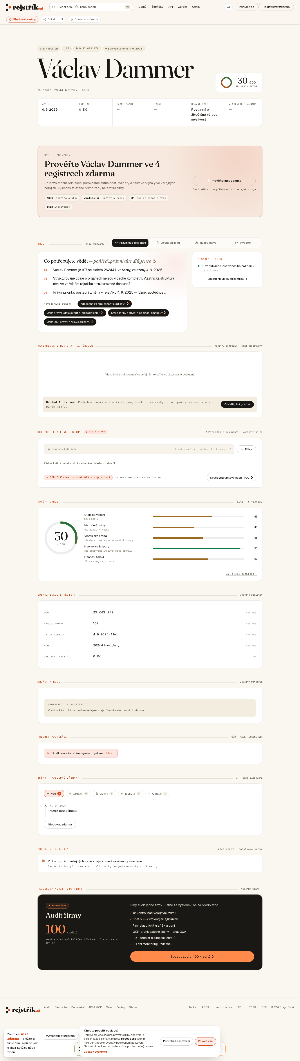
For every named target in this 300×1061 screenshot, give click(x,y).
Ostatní (159, 794)
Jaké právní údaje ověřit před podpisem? (73, 313)
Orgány (80, 794)
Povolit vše (205, 1041)
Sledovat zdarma (60, 824)
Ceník (196, 7)
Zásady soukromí (95, 1051)
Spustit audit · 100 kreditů (190, 956)
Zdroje (182, 7)
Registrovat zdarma (276, 7)
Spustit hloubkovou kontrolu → (227, 279)
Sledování (61, 1007)
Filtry (248, 449)
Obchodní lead (170, 243)
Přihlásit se (246, 7)
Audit (47, 1007)
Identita (132, 794)
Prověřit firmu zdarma (226, 181)
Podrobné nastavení (176, 1041)
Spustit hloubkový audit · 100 (229, 477)
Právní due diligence (132, 243)
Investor (245, 243)
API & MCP (95, 1007)
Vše (55, 794)
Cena (109, 1007)
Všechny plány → (251, 888)
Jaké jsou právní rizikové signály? (68, 322)
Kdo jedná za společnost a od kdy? (103, 304)
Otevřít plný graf (235, 404)
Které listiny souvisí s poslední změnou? (137, 313)
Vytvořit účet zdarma (60, 1036)
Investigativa (208, 243)
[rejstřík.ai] (24, 6)
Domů (142, 7)
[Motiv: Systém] (228, 7)
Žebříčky (157, 7)
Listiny (106, 794)
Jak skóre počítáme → (241, 573)
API (170, 7)
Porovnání (78, 1007)
